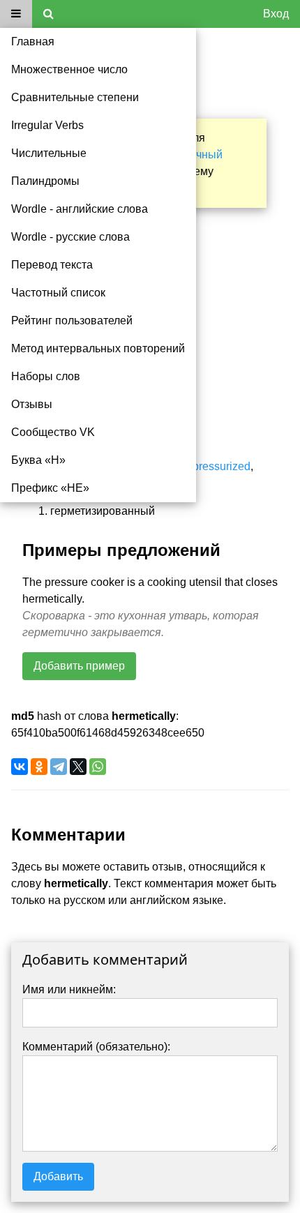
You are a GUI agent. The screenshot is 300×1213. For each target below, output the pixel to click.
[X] (78, 766)
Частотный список (58, 293)
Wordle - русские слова (70, 237)
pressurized (221, 466)
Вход (276, 14)
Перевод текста (52, 265)
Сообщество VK (53, 432)
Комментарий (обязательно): (96, 1047)
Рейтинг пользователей (72, 320)
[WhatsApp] (97, 766)
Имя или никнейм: (69, 989)
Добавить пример (79, 666)
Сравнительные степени (75, 97)
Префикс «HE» (50, 488)
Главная (32, 41)
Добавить (58, 1176)
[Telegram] (58, 766)
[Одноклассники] (39, 766)
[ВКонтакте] (19, 766)
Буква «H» (38, 460)
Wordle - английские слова (79, 209)
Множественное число (69, 69)
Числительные (49, 153)
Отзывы (31, 404)
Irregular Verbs (47, 125)
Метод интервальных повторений (98, 348)
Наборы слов (45, 376)
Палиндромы (45, 181)
